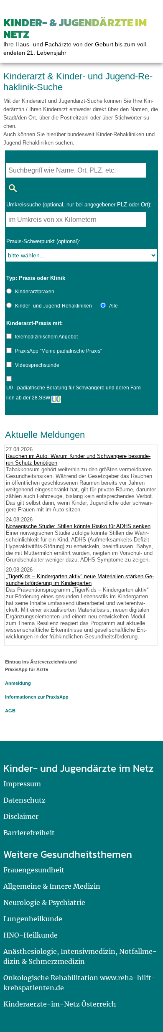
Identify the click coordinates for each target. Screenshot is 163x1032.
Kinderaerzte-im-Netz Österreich (59, 1004)
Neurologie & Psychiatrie (44, 902)
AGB (10, 710)
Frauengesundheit (33, 870)
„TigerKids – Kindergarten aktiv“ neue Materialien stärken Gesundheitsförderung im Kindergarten (80, 579)
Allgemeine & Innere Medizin (51, 886)
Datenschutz (24, 800)
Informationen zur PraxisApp (37, 696)
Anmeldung (18, 683)
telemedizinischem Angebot (46, 337)
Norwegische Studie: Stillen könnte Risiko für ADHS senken (78, 526)
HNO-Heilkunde (30, 935)
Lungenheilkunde (32, 919)
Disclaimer (20, 816)
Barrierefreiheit (29, 833)
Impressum (22, 784)
